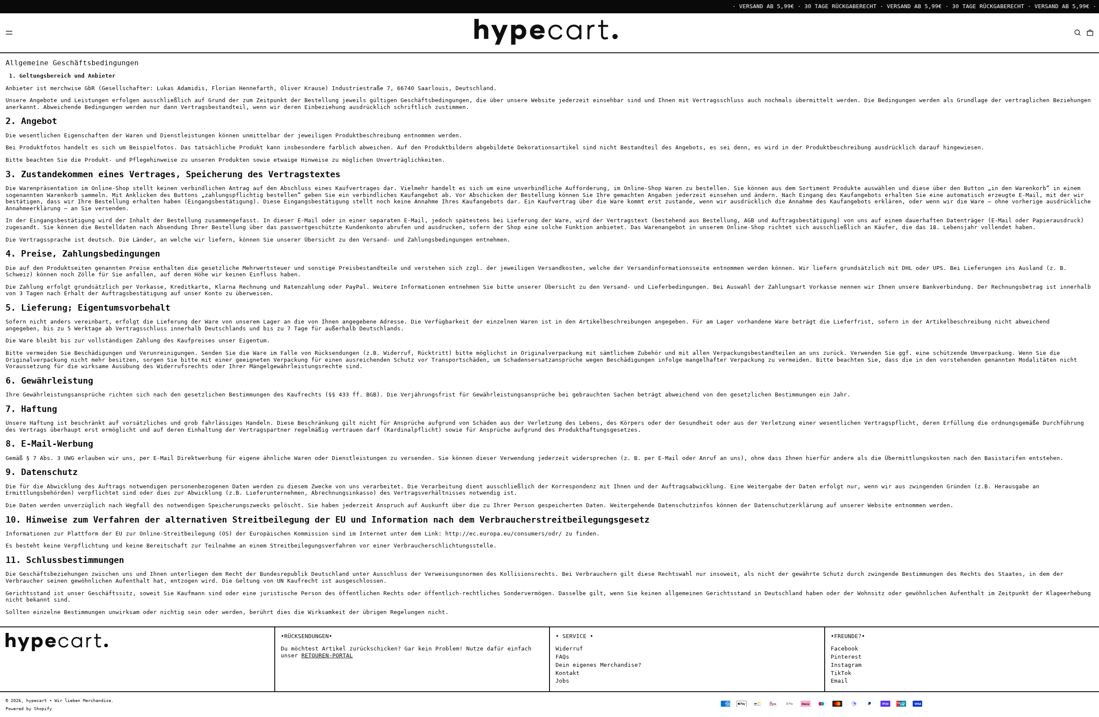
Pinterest (846, 656)
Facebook (844, 648)
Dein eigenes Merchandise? (598, 665)
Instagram (846, 665)
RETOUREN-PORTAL (327, 655)
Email (839, 681)
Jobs (562, 681)
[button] (1077, 32)
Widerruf (569, 648)
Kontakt (568, 673)
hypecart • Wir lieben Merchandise (68, 700)
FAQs (562, 656)
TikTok (841, 673)
